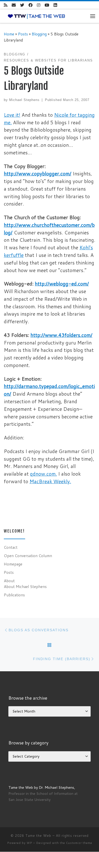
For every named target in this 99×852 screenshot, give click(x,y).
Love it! (12, 114)
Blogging (39, 34)
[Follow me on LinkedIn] (55, 5)
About (9, 580)
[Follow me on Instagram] (38, 5)
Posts (23, 34)
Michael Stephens (24, 100)
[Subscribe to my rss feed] (5, 5)
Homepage (13, 564)
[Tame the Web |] (36, 16)
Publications (14, 595)
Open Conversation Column (28, 555)
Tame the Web (38, 835)
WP (29, 843)
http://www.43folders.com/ (61, 335)
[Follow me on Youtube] (47, 5)
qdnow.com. (43, 473)
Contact (11, 547)
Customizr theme (79, 843)
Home (9, 34)
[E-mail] (14, 5)
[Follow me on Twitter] (22, 5)
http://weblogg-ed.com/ (62, 283)
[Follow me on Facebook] (30, 5)
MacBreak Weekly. (50, 481)
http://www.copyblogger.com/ (37, 173)
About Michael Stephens (25, 586)
